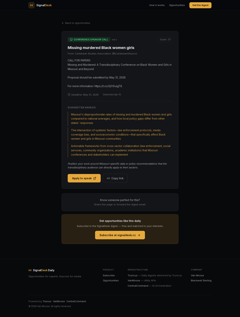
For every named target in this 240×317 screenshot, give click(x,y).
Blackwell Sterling (201, 280)
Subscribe (109, 275)
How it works (157, 5)
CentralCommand (76, 301)
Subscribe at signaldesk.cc (118, 235)
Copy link (117, 178)
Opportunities (177, 5)
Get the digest (200, 5)
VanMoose (59, 301)
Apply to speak (82, 178)
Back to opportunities (77, 22)
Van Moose (197, 275)
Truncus (47, 301)
